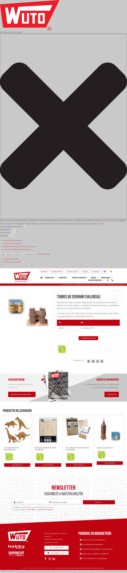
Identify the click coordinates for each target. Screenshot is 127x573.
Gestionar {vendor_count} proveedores (20, 246)
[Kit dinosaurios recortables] (17, 418)
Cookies (101, 224)
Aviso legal (31, 509)
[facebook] (45, 559)
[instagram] (50, 559)
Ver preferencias (17, 254)
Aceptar (3, 254)
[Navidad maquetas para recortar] (48, 418)
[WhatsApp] (97, 361)
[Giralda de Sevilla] (110, 418)
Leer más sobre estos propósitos (17, 249)
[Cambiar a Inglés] (104, 271)
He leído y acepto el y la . (33, 509)
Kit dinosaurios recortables (11, 449)
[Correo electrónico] (102, 361)
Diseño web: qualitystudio (95, 568)
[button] (63, 126)
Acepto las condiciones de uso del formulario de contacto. (33, 507)
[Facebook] (89, 361)
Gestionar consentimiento (8, 571)
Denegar (9, 254)
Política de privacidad (12, 262)
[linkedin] (54, 559)
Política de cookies (11, 259)
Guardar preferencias (30, 254)
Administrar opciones (12, 240)
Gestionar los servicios (13, 243)
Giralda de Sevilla (105, 448)
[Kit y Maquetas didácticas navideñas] (79, 418)
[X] (93, 361)
